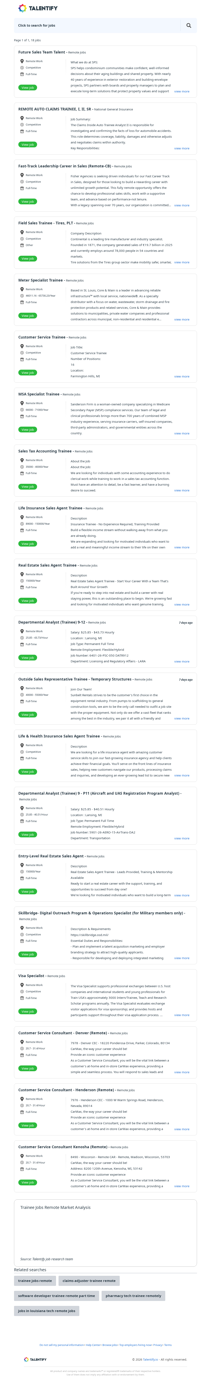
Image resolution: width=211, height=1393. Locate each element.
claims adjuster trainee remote (89, 1280)
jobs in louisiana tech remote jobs (46, 1310)
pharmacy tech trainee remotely (133, 1295)
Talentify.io (150, 1359)
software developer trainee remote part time (56, 1295)
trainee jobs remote (35, 1280)
